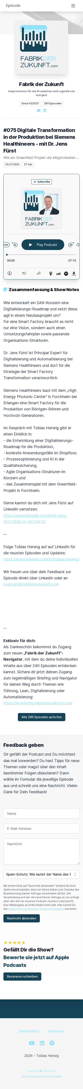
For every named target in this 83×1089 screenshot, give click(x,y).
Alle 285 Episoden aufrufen (41, 717)
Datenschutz (29, 1031)
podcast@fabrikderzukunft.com (31, 584)
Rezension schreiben (22, 976)
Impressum (56, 1031)
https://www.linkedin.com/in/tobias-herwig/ (41, 559)
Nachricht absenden (21, 918)
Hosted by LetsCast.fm (41, 1071)
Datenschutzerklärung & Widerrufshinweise (36, 908)
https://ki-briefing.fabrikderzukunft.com (37, 703)
